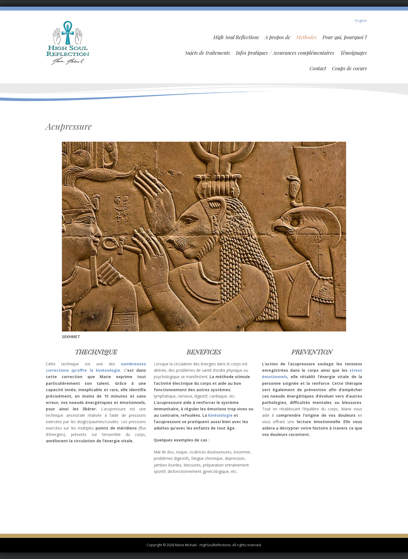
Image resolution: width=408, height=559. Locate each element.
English (361, 20)
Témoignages (353, 52)
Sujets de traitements (207, 52)
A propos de (277, 37)
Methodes (306, 37)
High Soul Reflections (236, 37)
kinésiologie (220, 415)
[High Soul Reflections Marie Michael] (68, 42)
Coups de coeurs (349, 68)
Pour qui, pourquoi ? (345, 37)
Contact (317, 68)
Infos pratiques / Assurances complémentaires (285, 52)
